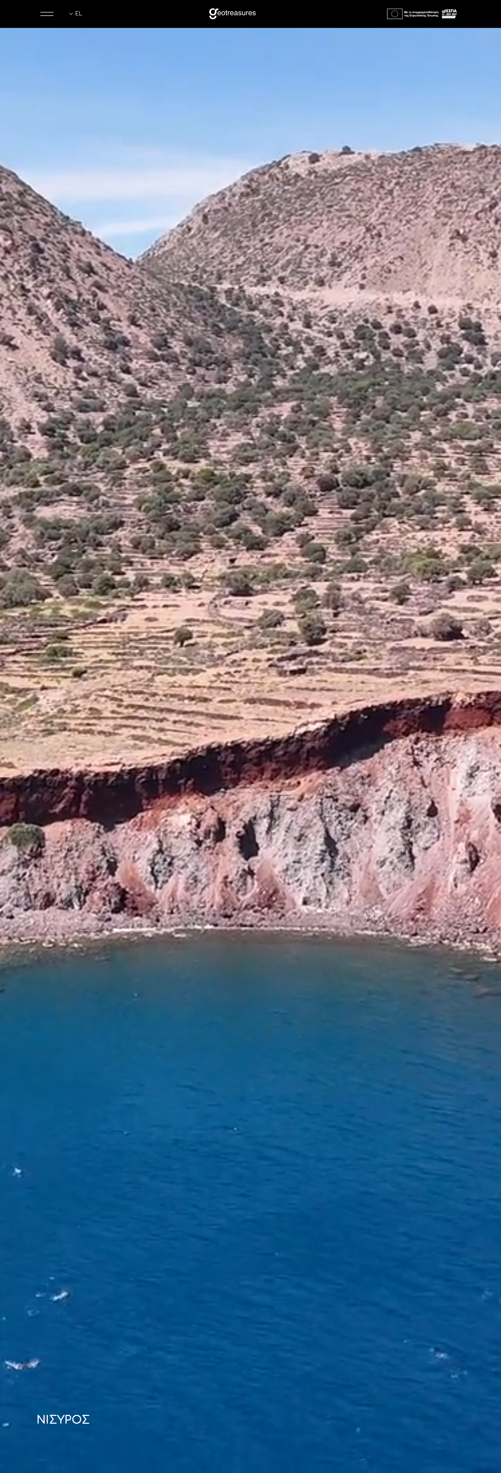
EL (78, 14)
